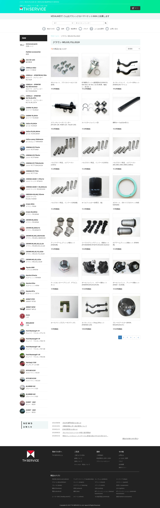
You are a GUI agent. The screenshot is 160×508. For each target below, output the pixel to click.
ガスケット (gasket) (122, 482)
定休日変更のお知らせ (70, 429)
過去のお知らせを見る (130, 438)
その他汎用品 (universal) (102, 496)
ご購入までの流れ (79, 455)
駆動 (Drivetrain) (57, 488)
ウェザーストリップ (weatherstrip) (83, 479)
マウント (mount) (100, 482)
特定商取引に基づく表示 (104, 458)
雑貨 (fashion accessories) (124, 496)
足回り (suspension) (122, 485)
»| (138, 337)
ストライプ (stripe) (121, 479)
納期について (78, 458)
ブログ (121, 461)
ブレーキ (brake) (57, 485)
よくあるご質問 (123, 458)
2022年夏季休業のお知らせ (72, 423)
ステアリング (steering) (80, 485)
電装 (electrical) (56, 491)
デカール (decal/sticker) (59, 482)
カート (137, 8)
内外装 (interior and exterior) (60, 479)
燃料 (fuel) (76, 491)
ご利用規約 (100, 455)
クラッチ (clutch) (100, 485)
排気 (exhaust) (77, 488)
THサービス (55, 36)
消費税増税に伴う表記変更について (75, 426)
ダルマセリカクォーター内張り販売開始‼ (77, 432)
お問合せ (121, 455)
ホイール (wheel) (78, 496)
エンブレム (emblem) (101, 479)
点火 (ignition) (120, 488)
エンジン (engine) (78, 482)
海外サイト (122, 467)
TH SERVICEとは (57, 455)
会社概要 (121, 464)
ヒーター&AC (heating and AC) (61, 496)
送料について (78, 461)
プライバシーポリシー (103, 461)
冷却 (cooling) (99, 488)
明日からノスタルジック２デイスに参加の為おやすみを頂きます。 (85, 436)
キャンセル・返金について (82, 464)
